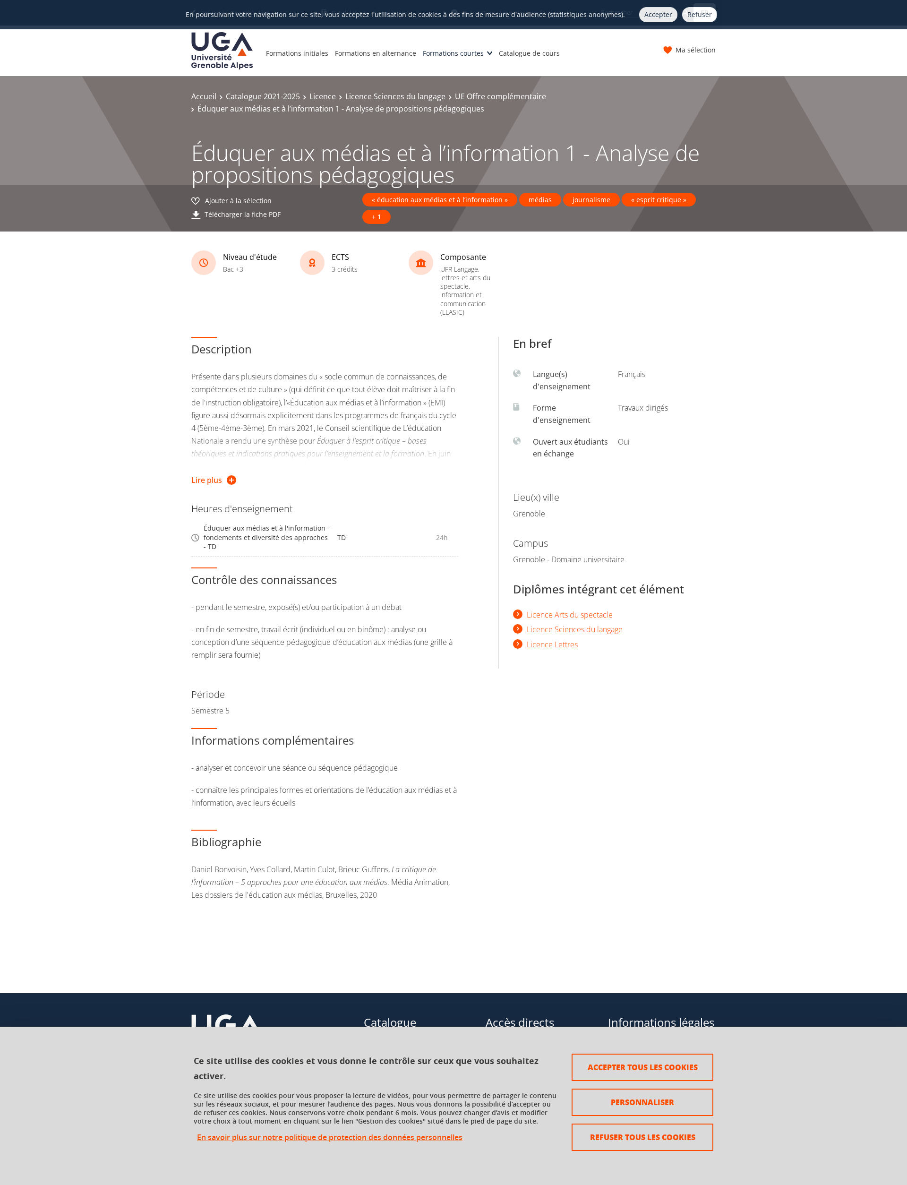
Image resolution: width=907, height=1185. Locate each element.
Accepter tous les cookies (643, 1067)
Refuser (699, 14)
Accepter (658, 14)
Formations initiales (297, 53)
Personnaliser (642, 1102)
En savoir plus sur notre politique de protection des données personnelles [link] (329, 1137)
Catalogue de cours (529, 53)
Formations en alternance (375, 53)
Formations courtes (453, 53)
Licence (322, 96)
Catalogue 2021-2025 (263, 96)
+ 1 (376, 216)
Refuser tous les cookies (642, 1137)
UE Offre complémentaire (500, 96)
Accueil (203, 96)
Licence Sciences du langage (395, 96)
